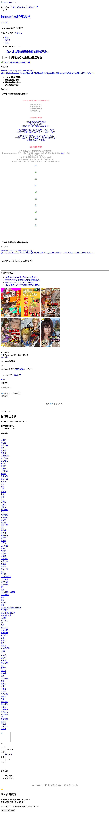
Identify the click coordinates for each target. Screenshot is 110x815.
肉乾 (2, 497)
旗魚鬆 (3, 481)
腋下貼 (3, 466)
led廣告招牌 (5, 648)
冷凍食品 (4, 510)
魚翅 (2, 512)
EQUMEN (4, 726)
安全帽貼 (4, 461)
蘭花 (2, 590)
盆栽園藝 (4, 584)
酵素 (2, 572)
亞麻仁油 (4, 561)
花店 (2, 625)
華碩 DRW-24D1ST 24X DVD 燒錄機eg (19, 282)
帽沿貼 (3, 443)
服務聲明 (75, 785)
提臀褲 (3, 729)
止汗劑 (3, 468)
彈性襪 (3, 673)
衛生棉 (3, 707)
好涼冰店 (4, 458)
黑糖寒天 (4, 610)
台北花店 (4, 635)
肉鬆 (2, 487)
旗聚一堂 (4, 479)
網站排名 (4, 620)
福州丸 (3, 507)
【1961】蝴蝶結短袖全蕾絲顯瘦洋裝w (26, 51)
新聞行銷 (4, 719)
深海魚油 (4, 569)
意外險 (3, 574)
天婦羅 (3, 502)
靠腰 (2, 597)
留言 (21, 369)
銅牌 (2, 643)
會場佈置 (4, 633)
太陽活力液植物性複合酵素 (11, 608)
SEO (2, 623)
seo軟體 (4, 618)
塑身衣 (3, 722)
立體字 (3, 640)
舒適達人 (4, 712)
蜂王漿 (3, 564)
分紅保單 (4, 579)
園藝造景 (4, 582)
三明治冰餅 (5, 456)
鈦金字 (3, 658)
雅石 (2, 587)
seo (2, 717)
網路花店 (4, 628)
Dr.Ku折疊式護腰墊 (8, 592)
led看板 (3, 660)
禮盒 (2, 489)
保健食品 (4, 559)
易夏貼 (62, 153)
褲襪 (2, 676)
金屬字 (3, 646)
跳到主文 (4, 23)
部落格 (7, 40)
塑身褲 (3, 724)
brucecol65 (4, 357)
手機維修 (4, 704)
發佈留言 (4, 396)
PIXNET (39, 785)
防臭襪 (3, 453)
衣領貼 (3, 440)
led (2, 653)
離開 (12, 811)
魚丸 (2, 499)
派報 (2, 638)
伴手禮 (3, 492)
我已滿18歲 (5, 811)
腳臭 (2, 448)
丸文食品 (4, 476)
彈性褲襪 (4, 678)
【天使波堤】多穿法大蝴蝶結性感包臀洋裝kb (22, 285)
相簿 (7, 37)
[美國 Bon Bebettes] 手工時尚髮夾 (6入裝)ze (21, 277)
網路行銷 (4, 714)
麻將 (2, 681)
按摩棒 (3, 696)
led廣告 (3, 655)
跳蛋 (2, 699)
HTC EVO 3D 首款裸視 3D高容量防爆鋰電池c (22, 280)
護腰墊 (3, 602)
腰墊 (2, 600)
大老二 (3, 684)
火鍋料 (3, 505)
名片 (7, 43)
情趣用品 (4, 694)
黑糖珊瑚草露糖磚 (8, 613)
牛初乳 (3, 566)
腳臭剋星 (4, 445)
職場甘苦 (17, 375)
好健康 (3, 556)
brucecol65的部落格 (16, 17)
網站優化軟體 (6, 615)
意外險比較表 (6, 577)
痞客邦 (17, 369)
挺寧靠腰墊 (5, 595)
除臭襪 (3, 450)
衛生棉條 (4, 709)
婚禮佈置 (4, 630)
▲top (3, 379)
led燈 (3, 651)
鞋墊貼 (3, 474)
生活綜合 (18, 33)
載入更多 (4, 383)
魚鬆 (2, 484)
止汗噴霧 (4, 471)
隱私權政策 (67, 785)
